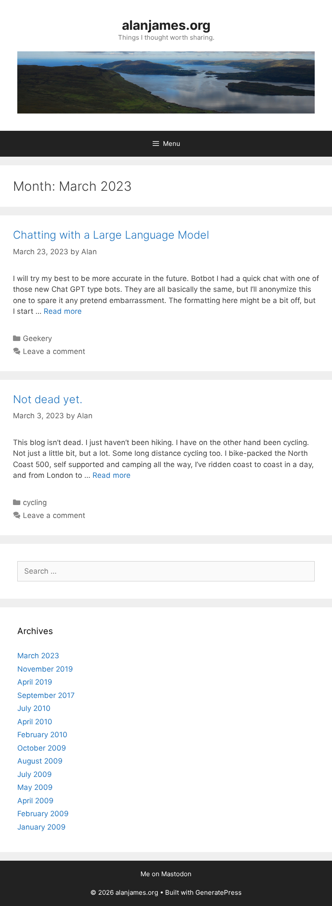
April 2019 (34, 682)
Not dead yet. (48, 399)
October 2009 (41, 748)
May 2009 (35, 787)
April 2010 (34, 721)
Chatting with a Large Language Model (111, 234)
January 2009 (41, 827)
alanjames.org (166, 25)
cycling (35, 502)
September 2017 (46, 695)
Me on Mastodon (166, 874)
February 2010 (42, 734)
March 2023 (38, 655)
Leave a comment (54, 351)
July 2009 (34, 774)
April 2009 (35, 800)
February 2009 (43, 813)
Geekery (37, 338)
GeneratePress (218, 892)
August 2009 (40, 761)
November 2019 (45, 669)
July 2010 (34, 708)
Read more (63, 311)
